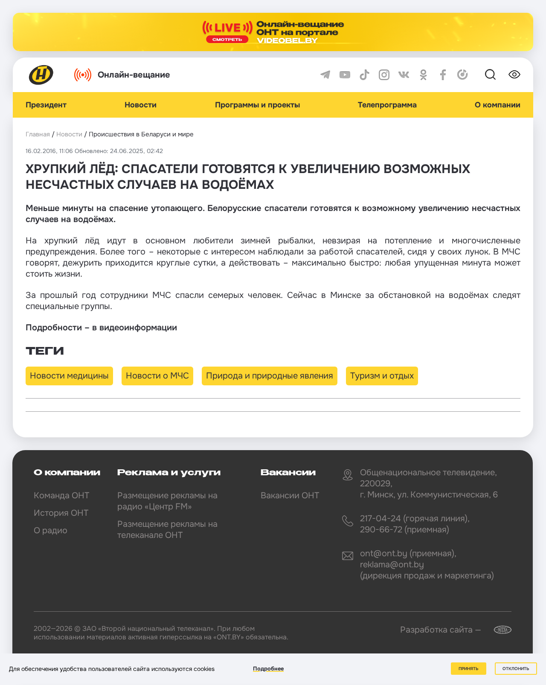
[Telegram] (325, 74)
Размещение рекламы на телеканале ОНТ (167, 529)
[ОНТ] (41, 75)
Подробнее (268, 668)
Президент (46, 105)
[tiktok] (364, 74)
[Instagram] (384, 74)
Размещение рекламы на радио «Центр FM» (167, 501)
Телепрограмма (387, 105)
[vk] (403, 74)
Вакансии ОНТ (290, 495)
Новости (141, 105)
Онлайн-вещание (134, 74)
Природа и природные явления (269, 375)
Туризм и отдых (382, 375)
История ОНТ (61, 513)
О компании (497, 105)
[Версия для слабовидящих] (514, 74)
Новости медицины (69, 375)
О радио (50, 530)
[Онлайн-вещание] (273, 32)
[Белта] (497, 630)
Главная (38, 134)
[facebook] (443, 74)
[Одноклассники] (423, 74)
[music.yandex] (462, 74)
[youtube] (345, 74)
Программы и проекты (257, 105)
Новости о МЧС (157, 375)
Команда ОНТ (61, 495)
